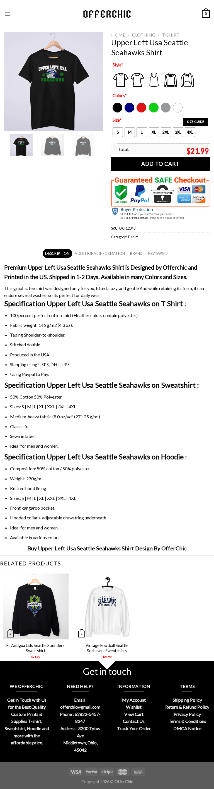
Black (117, 111)
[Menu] (7, 14)
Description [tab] (57, 253)
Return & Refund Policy (187, 706)
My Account (134, 699)
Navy (129, 111)
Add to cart (160, 163)
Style (118, 65)
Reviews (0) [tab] (158, 253)
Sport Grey (166, 111)
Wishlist (134, 706)
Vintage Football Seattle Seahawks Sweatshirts (107, 648)
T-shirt (170, 34)
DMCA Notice (187, 728)
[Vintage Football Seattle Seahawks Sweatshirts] (107, 606)
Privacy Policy (187, 714)
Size (117, 120)
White (178, 111)
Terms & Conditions (187, 721)
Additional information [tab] (100, 253)
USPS (43, 364)
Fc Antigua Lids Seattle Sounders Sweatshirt (35, 648)
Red (140, 111)
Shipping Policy (187, 699)
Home (118, 34)
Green (154, 111)
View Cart (134, 714)
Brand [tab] (136, 253)
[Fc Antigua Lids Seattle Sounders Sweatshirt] (36, 606)
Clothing (143, 34)
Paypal (28, 374)
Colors (120, 95)
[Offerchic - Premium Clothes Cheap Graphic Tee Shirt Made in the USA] (107, 14)
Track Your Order (134, 728)
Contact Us (134, 721)
